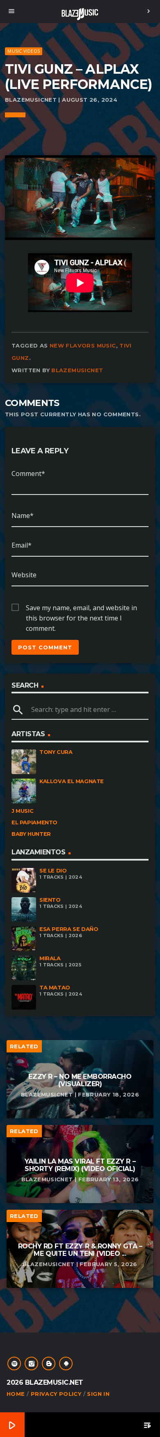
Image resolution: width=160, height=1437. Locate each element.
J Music (22, 811)
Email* (21, 545)
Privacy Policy (56, 1393)
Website (24, 574)
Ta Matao (54, 987)
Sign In (98, 1393)
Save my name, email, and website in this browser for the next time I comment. (81, 608)
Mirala (50, 958)
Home (16, 1393)
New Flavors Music (83, 345)
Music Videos (23, 51)
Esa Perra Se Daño (68, 929)
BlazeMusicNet (77, 370)
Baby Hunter (31, 834)
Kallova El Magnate (71, 781)
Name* (22, 515)
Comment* (28, 473)
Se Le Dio (53, 871)
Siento (50, 900)
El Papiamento (34, 822)
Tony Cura (56, 752)
